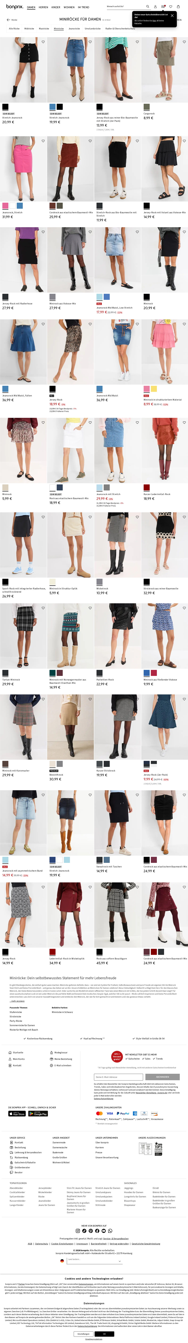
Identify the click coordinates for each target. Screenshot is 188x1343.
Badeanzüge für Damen (164, 1207)
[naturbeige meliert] (52, 764)
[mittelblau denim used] (107, 297)
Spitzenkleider (17, 1196)
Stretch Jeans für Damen (107, 1188)
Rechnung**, (102, 1119)
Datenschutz (41, 1243)
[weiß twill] (60, 860)
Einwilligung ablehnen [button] (93, 1339)
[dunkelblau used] (52, 860)
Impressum (82, 1243)
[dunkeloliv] (60, 206)
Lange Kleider (17, 1205)
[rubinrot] (147, 487)
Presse (98, 1152)
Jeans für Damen (46, 1205)
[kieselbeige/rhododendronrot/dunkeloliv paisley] (5, 487)
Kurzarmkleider (17, 1200)
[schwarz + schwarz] (99, 107)
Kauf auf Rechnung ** (94, 1038)
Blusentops (130, 1200)
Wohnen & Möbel (61, 1162)
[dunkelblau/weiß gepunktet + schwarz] (147, 764)
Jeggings (128, 1188)
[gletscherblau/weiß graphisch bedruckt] (147, 673)
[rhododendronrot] (154, 860)
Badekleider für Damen (164, 1196)
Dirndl (156, 1188)
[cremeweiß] (52, 582)
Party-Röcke (16, 1021)
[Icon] (43, 42)
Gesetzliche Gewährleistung (146, 1243)
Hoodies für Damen (133, 1192)
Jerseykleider (45, 1188)
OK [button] (104, 1334)
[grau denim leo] (107, 487)
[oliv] (147, 107)
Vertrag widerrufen (119, 1243)
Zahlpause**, (129, 1119)
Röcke (41, 1196)
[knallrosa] (147, 389)
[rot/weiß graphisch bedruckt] (154, 673)
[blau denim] (20, 206)
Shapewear (129, 1205)
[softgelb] (154, 389)
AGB (30, 1243)
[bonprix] (14, 7)
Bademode (58, 1152)
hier (20, 1293)
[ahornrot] (147, 952)
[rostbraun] (154, 952)
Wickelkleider (45, 1192)
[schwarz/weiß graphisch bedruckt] (5, 952)
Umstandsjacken (103, 1196)
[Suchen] (148, 6)
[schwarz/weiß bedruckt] (52, 389)
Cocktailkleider (17, 1192)
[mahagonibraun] (52, 206)
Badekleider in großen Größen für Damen (164, 1202)
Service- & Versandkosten (116, 1238)
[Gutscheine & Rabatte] (163, 6)
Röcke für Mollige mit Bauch (24, 1029)
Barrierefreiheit (99, 1243)
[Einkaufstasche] (178, 6)
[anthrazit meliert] (99, 764)
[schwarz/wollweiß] (99, 952)
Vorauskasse (157, 1119)
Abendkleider (16, 1188)
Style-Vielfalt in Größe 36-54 (150, 1038)
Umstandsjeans (103, 1192)
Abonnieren (162, 1077)
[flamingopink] (5, 206)
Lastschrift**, (144, 1119)
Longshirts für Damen (135, 1196)
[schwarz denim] (5, 107)
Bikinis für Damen (161, 1192)
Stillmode (100, 1205)
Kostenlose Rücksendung (39, 1038)
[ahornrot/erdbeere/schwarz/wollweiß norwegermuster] (60, 673)
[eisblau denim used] (99, 297)
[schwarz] (99, 206)
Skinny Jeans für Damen (78, 1192)
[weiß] (13, 206)
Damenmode (59, 1142)
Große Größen (60, 1157)
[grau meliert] (52, 297)
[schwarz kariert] (5, 673)
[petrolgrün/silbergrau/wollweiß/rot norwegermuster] (52, 673)
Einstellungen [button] (83, 1334)
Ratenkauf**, (115, 1119)
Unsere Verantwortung (107, 1157)
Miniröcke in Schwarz (62, 1012)
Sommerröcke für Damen (22, 1025)
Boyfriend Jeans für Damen (76, 1198)
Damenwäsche (60, 1147)
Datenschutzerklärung (87, 1326)
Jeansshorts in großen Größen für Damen (78, 1204)
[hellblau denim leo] (99, 487)
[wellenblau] (107, 860)
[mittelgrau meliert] (60, 764)
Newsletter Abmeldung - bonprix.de (151, 1092)
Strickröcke (15, 1016)
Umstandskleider (104, 1200)
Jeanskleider (44, 1200)
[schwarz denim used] (60, 107)
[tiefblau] (60, 487)
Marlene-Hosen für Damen (76, 1211)
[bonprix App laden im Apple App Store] (17, 1114)
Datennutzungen (86, 1284)
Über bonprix (102, 1142)
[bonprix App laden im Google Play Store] (38, 1114)
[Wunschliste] (170, 6)
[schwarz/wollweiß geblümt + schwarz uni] (154, 764)
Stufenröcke (16, 1012)
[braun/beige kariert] (5, 764)
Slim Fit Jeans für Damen (79, 1188)
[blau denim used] (52, 107)
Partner (22, 1284)
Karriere (99, 1147)
